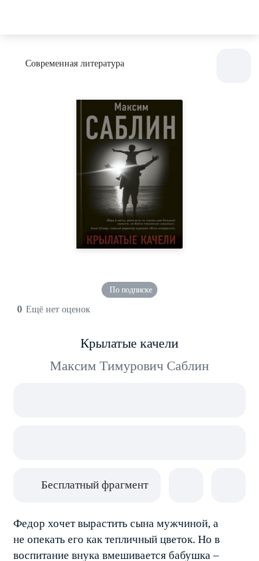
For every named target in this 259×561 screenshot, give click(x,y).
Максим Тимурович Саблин (129, 365)
